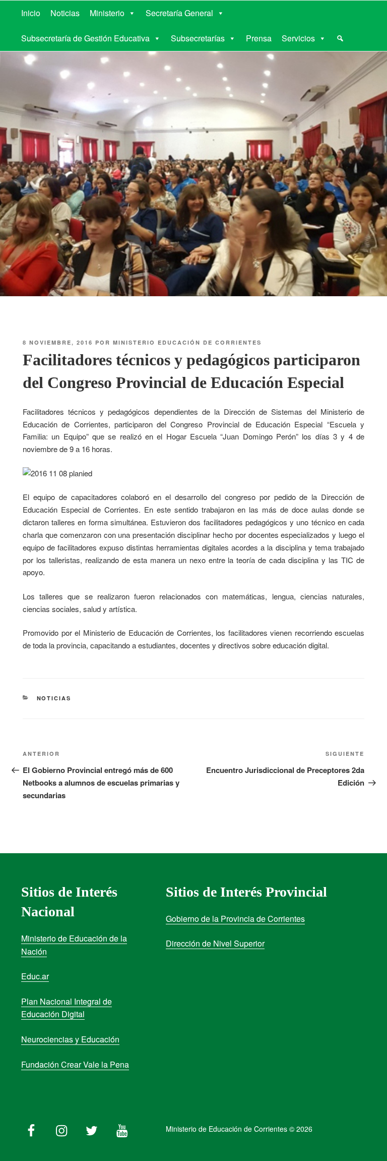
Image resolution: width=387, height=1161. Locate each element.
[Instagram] (61, 1128)
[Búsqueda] (340, 38)
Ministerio (107, 13)
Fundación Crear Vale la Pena (75, 1064)
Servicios (298, 38)
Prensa (259, 38)
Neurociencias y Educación (70, 1039)
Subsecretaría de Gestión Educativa (85, 38)
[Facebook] (31, 1128)
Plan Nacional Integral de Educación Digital (66, 1008)
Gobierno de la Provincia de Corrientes (235, 918)
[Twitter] (92, 1128)
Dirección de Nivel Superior (215, 943)
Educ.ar (35, 976)
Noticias (65, 13)
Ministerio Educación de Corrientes (187, 342)
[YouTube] (122, 1128)
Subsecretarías (198, 38)
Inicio (30, 13)
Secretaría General (179, 13)
